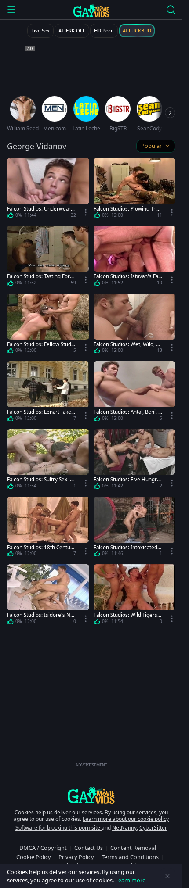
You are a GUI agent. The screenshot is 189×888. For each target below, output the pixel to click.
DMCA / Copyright (43, 848)
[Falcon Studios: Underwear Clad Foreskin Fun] (48, 189)
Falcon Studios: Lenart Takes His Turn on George (40, 412)
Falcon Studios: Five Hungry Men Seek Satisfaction (127, 479)
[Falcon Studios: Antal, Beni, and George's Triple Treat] (135, 392)
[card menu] (85, 212)
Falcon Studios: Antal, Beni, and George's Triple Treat (127, 412)
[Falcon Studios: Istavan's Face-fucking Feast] (135, 257)
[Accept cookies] (167, 876)
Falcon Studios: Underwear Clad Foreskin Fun (41, 208)
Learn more (130, 880)
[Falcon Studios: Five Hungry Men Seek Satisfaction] (135, 460)
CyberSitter (153, 827)
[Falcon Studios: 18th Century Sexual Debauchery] (48, 528)
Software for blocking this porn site (58, 827)
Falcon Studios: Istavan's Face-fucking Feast (127, 276)
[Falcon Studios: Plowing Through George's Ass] (135, 189)
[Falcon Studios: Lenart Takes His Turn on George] (48, 392)
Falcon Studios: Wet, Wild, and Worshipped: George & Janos (128, 344)
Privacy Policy (76, 857)
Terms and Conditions (130, 857)
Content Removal (133, 848)
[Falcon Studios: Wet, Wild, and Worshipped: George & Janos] (135, 325)
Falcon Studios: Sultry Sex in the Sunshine (40, 479)
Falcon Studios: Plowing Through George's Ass (128, 208)
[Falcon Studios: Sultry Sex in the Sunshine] (48, 460)
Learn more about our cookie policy (126, 819)
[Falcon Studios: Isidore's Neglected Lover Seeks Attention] (48, 595)
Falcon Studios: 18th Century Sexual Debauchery (41, 547)
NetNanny (124, 827)
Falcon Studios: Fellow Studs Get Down (40, 344)
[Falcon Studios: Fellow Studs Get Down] (48, 325)
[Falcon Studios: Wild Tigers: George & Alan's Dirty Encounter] (135, 595)
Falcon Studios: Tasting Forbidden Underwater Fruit (40, 276)
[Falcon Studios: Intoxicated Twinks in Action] (135, 528)
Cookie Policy (33, 857)
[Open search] (171, 10)
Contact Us (88, 848)
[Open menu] (11, 10)
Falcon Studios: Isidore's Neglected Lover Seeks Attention (41, 615)
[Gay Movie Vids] (91, 10)
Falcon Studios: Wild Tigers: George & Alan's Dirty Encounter (127, 615)
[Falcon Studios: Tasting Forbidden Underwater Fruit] (48, 257)
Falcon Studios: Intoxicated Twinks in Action (127, 547)
